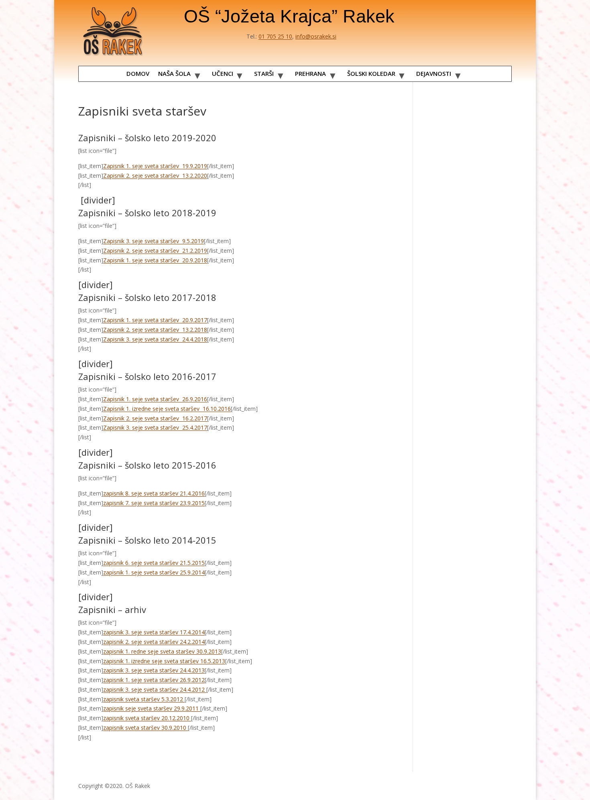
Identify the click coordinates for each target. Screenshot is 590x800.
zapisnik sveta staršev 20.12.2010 (147, 718)
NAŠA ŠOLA (174, 73)
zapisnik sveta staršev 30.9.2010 (145, 727)
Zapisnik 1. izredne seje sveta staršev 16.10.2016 (167, 408)
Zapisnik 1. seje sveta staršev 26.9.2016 (155, 399)
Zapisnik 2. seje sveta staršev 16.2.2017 (155, 418)
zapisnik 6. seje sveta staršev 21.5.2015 (154, 562)
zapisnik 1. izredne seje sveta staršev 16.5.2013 (164, 661)
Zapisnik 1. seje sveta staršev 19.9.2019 (155, 166)
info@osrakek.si (315, 36)
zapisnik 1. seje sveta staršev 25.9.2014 (154, 572)
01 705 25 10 (275, 36)
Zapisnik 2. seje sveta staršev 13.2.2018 (155, 329)
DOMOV (137, 73)
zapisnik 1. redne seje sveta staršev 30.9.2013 (162, 651)
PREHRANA (310, 73)
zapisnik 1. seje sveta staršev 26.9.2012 (154, 680)
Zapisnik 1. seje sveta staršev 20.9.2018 (155, 260)
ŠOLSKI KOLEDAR (371, 73)
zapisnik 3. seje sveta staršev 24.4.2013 (154, 670)
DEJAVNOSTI (433, 73)
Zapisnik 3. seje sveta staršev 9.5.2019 (153, 241)
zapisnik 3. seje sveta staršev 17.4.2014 (154, 632)
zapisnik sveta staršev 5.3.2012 (144, 699)
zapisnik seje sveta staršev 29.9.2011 (151, 708)
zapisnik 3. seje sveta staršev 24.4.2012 (154, 689)
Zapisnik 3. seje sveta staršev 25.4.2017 (155, 427)
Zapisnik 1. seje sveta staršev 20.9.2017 (155, 320)
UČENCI (222, 73)
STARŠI (264, 73)
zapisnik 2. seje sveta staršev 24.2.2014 (154, 642)
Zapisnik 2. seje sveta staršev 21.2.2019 (155, 250)
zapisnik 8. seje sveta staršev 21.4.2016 (154, 493)
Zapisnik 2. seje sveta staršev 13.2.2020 (155, 175)
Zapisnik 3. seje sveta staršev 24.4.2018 (155, 339)
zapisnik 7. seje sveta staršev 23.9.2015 (154, 503)
